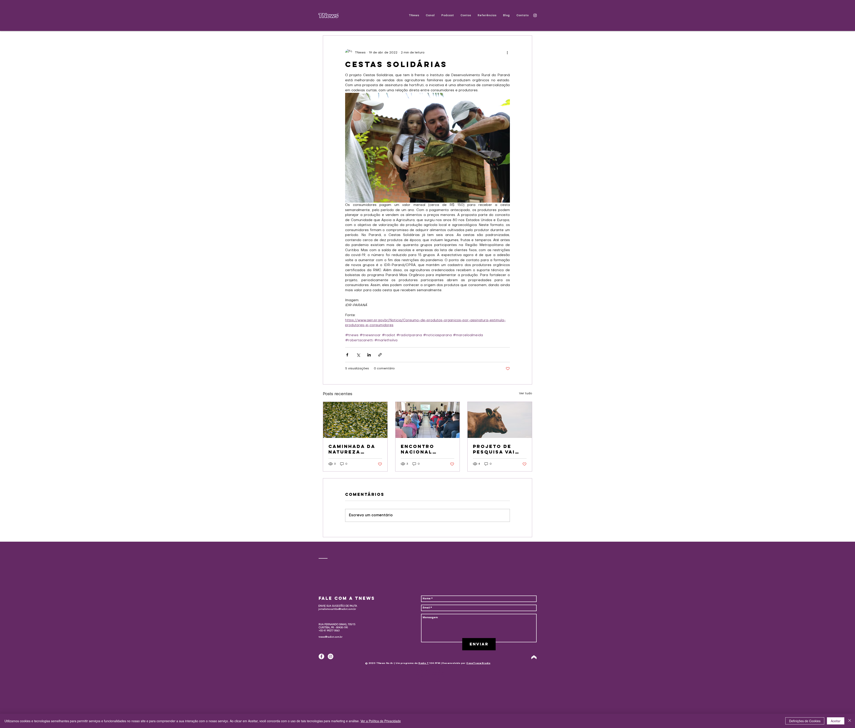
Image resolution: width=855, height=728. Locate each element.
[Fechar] (849, 720)
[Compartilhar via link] (380, 355)
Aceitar (836, 721)
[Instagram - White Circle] (330, 656)
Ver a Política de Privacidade (380, 721)
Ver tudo (525, 393)
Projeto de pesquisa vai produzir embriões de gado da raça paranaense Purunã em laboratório (496, 449)
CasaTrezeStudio (478, 663)
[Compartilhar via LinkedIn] (369, 355)
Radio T (423, 663)
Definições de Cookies (804, 721)
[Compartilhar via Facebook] (347, 355)
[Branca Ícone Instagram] (535, 15)
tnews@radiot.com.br (330, 636)
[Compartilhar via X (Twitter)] (358, 355)
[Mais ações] (507, 52)
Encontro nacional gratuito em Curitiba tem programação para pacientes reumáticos (426, 449)
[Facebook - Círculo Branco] (321, 656)
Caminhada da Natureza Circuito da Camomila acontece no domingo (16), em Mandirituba (354, 449)
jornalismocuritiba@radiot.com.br (337, 608)
